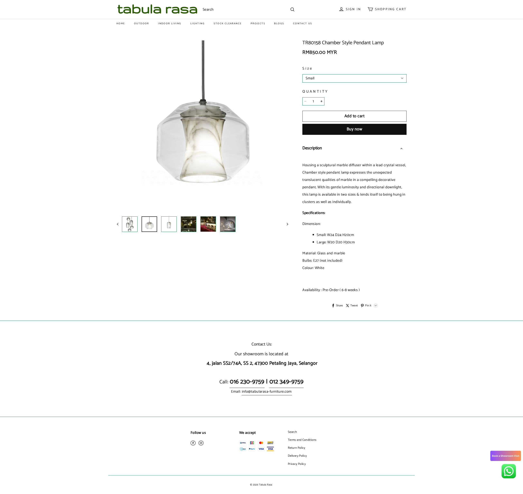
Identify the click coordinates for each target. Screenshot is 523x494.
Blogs (279, 23)
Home (120, 23)
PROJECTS (258, 23)
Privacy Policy (297, 464)
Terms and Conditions (302, 440)
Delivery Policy (297, 455)
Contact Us (302, 23)
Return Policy (296, 447)
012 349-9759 (286, 382)
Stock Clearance (227, 23)
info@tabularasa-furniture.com (267, 392)
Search (292, 432)
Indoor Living (169, 23)
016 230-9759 (247, 382)
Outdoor (141, 23)
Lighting (197, 23)
